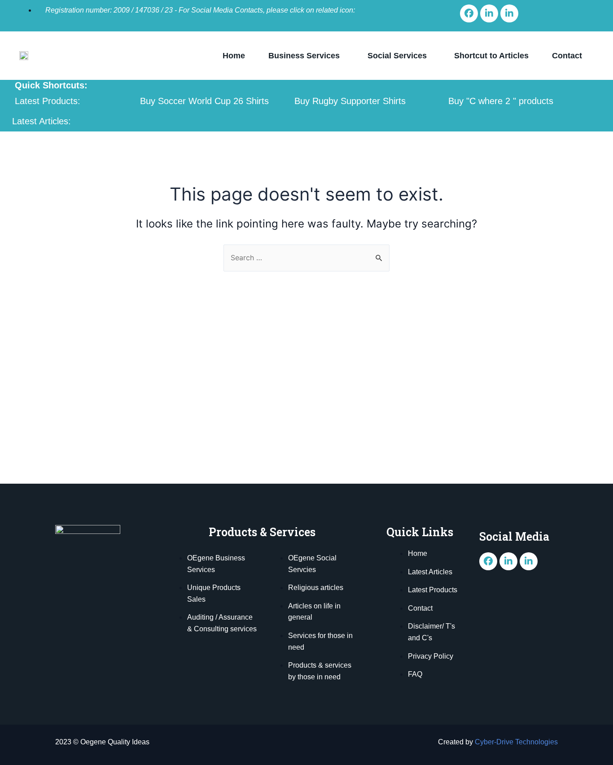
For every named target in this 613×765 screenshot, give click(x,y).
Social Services (397, 55)
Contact (567, 55)
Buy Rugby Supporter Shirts (350, 101)
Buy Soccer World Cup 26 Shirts (204, 101)
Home (234, 55)
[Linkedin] (489, 13)
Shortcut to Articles (491, 55)
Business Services (304, 55)
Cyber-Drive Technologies (516, 742)
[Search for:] (306, 257)
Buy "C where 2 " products (500, 101)
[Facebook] (469, 13)
